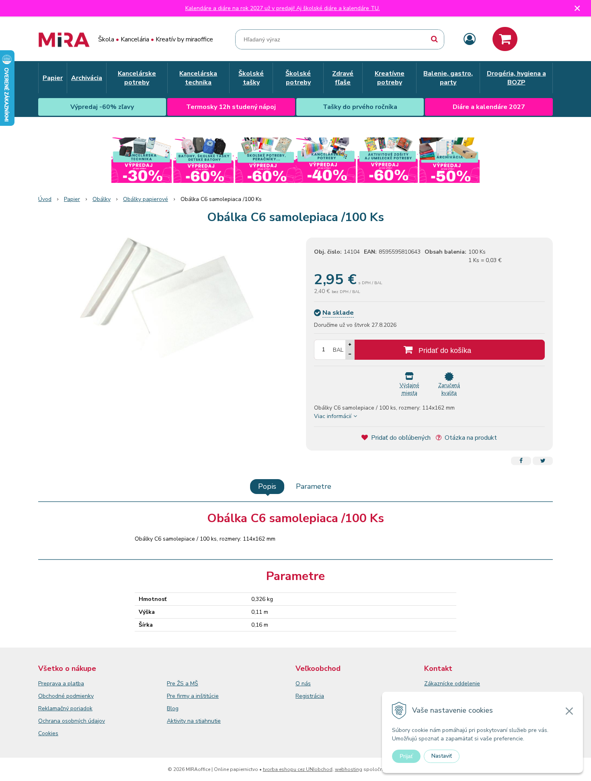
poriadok (81, 708)
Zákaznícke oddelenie (452, 683)
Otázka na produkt (470, 437)
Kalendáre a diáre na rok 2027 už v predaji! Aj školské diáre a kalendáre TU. (282, 8)
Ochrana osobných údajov (71, 721)
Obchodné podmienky (66, 696)
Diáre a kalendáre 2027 (489, 106)
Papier (72, 199)
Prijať (406, 756)
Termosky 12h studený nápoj (231, 106)
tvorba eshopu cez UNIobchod (297, 769)
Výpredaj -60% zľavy (102, 106)
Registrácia (310, 696)
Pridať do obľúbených (400, 437)
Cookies (48, 733)
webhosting (348, 769)
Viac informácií (332, 416)
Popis (267, 486)
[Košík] (504, 39)
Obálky (101, 199)
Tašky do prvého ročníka (360, 106)
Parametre (313, 486)
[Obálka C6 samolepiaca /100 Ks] (167, 298)
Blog (173, 708)
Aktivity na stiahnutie (194, 721)
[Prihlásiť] (470, 39)
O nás (303, 683)
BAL (338, 350)
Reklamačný (54, 708)
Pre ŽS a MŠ (182, 683)
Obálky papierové (145, 199)
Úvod (44, 199)
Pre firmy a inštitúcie (193, 696)
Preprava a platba (61, 683)
